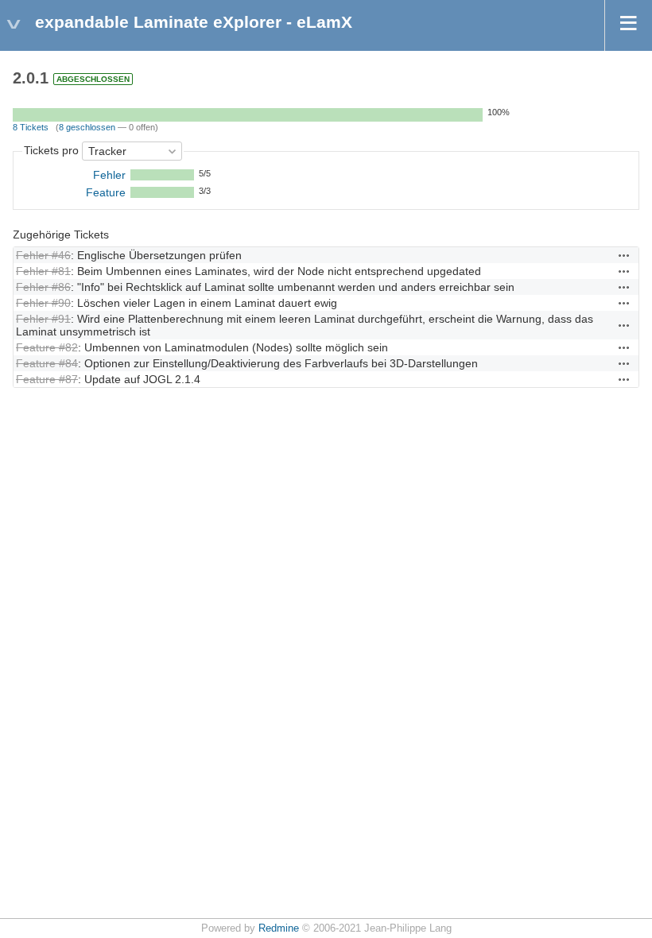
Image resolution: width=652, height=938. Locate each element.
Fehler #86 (43, 287)
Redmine (278, 928)
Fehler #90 (43, 303)
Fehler (109, 175)
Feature (106, 192)
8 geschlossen (87, 127)
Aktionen (624, 255)
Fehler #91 (43, 318)
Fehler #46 (43, 255)
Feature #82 (47, 347)
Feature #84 (47, 363)
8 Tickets (31, 127)
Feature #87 (47, 379)
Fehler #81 (43, 271)
